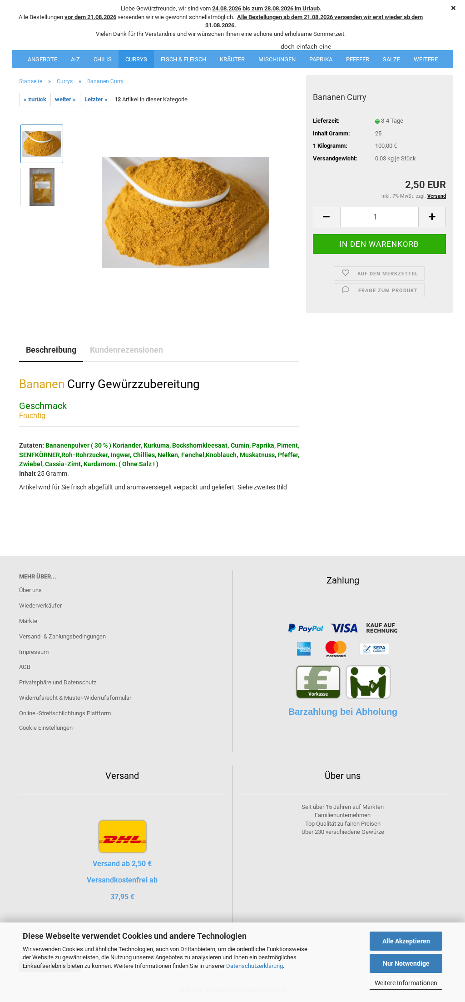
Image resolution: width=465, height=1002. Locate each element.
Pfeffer (357, 59)
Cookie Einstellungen (46, 727)
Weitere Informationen (406, 983)
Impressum (34, 651)
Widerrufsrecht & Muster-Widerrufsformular (75, 697)
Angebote (42, 59)
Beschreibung (51, 349)
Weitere (426, 59)
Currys (136, 59)
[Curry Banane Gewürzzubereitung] (185, 208)
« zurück (35, 99)
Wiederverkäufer (40, 605)
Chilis (103, 59)
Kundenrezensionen (126, 349)
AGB (24, 666)
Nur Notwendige (406, 963)
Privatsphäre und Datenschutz (57, 682)
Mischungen (277, 59)
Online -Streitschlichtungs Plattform (65, 713)
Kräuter (232, 59)
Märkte (28, 621)
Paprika (320, 59)
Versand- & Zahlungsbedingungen (62, 636)
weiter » (65, 99)
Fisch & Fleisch (183, 59)
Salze (391, 59)
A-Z (75, 59)
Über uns (30, 590)
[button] (326, 217)
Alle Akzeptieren (406, 941)
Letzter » (96, 99)
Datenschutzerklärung (254, 965)
